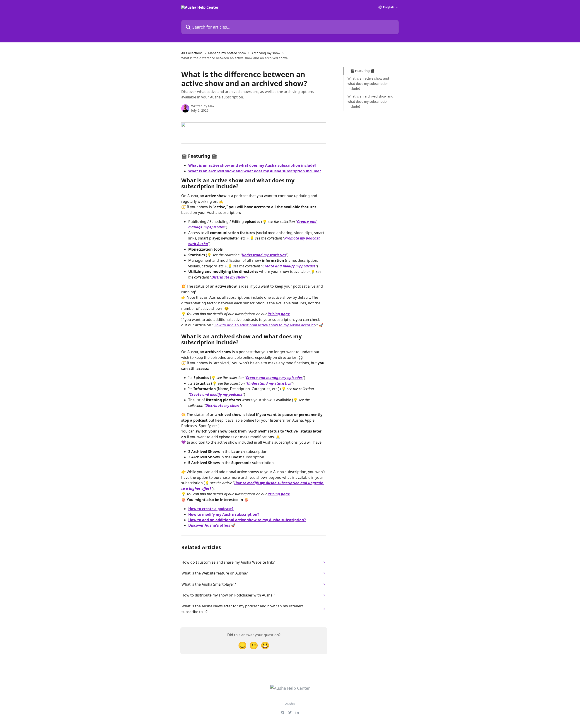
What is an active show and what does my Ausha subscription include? (252, 165)
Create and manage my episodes (274, 377)
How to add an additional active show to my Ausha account (264, 325)
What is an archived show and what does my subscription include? (370, 101)
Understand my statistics (264, 254)
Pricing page (279, 313)
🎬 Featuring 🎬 (362, 70)
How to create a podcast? (211, 508)
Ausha (290, 704)
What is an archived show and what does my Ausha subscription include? (254, 171)
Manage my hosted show (227, 53)
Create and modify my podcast (288, 266)
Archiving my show (265, 53)
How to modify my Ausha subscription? (223, 514)
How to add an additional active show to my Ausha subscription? (247, 519)
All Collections (192, 53)
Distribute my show (228, 277)
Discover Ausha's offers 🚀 (212, 525)
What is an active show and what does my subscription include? (368, 83)
